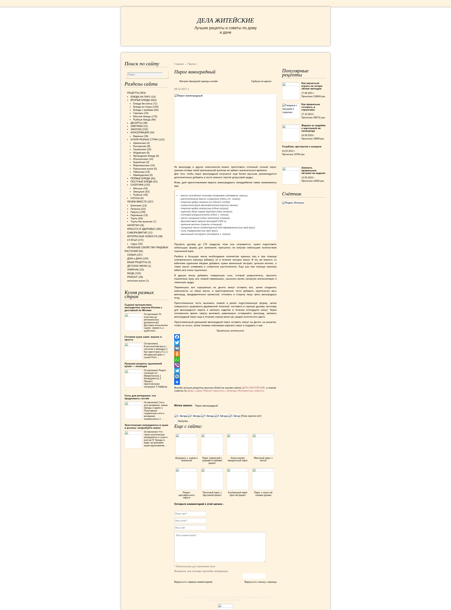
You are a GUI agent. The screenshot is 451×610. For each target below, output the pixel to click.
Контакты (198, 597)
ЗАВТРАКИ (137, 126)
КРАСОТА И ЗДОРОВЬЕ (164, 49)
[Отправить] (225, 382)
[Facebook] (225, 337)
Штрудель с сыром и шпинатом (186, 459)
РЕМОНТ (300, 49)
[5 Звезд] (234, 416)
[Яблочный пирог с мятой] (263, 436)
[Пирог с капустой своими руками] (263, 471)
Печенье (135, 208)
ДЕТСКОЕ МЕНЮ (137, 265)
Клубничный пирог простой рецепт (238, 493)
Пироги (135, 212)
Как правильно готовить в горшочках (310, 107)
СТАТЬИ (132, 240)
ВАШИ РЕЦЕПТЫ (137, 262)
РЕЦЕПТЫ (132, 49)
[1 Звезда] (180, 416)
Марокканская (141, 165)
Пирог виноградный (206, 405)
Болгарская (139, 146)
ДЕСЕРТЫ (136, 122)
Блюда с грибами (143, 109)
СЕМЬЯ (243, 49)
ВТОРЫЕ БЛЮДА (140, 100)
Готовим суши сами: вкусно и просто (143, 338)
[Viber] (225, 365)
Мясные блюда (142, 116)
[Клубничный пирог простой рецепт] (238, 471)
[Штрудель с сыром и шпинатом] (186, 436)
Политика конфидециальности (251, 597)
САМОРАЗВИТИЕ (137, 232)
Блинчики (136, 205)
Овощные (138, 191)
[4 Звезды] (221, 416)
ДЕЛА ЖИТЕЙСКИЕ (225, 20)
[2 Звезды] (194, 416)
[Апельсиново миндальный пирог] (238, 436)
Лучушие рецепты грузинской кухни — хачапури (143, 365)
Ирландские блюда (144, 155)
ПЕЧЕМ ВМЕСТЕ (137, 201)
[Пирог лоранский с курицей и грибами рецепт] (212, 436)
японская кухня (136, 280)
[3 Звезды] (208, 416)
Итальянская (140, 159)
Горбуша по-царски (261, 81)
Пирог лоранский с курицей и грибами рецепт (212, 460)
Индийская (139, 152)
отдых (134, 243)
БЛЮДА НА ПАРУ (140, 96)
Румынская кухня (143, 168)
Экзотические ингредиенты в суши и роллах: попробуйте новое (146, 426)
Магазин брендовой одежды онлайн (199, 81)
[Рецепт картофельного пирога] (186, 471)
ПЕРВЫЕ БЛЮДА (140, 178)
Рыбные (138, 194)
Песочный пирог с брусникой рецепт (212, 493)
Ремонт (208, 390)
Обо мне (211, 597)
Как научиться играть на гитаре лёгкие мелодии (311, 86)
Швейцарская (141, 175)
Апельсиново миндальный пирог (238, 459)
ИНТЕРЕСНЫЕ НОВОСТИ (210, 49)
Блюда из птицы (142, 106)
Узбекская (139, 171)
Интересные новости (251, 390)
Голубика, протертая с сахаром (301, 146)
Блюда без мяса (142, 103)
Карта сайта (225, 597)
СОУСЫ (135, 198)
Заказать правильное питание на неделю (313, 170)
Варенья (138, 136)
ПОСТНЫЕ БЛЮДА (141, 181)
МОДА (283, 49)
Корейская (139, 162)
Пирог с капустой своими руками (263, 493)
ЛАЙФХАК (133, 269)
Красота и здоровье (225, 390)
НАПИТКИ (133, 225)
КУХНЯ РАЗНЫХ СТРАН (144, 139)
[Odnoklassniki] (225, 354)
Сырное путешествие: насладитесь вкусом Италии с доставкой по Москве (143, 307)
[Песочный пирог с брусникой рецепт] (212, 471)
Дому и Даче (195, 390)
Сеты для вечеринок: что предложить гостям (140, 397)
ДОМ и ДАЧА (264, 49)
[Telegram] (225, 371)
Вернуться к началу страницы (261, 582)
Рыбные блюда (142, 119)
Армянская (139, 143)
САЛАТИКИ (137, 184)
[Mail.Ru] (225, 376)
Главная (186, 597)
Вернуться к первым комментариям (193, 582)
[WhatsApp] (225, 359)
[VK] (225, 348)
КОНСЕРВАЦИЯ (140, 132)
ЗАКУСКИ (136, 129)
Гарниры (138, 113)
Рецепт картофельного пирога (186, 495)
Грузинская (139, 149)
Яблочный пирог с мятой (263, 459)
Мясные (138, 188)
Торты (134, 218)
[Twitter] (225, 342)
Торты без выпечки (141, 221)
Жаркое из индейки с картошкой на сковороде (313, 128)
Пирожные (137, 215)
